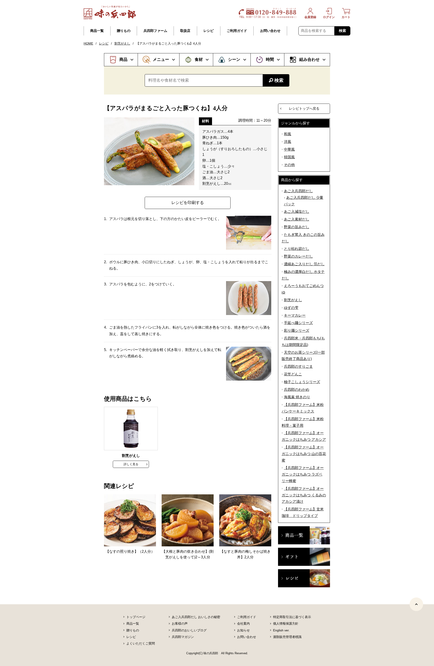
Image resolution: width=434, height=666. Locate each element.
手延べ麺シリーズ (298, 323)
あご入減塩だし (296, 211)
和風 (287, 134)
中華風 (289, 149)
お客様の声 (180, 623)
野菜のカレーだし (298, 256)
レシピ (208, 31)
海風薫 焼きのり (297, 397)
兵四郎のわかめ (296, 389)
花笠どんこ (293, 374)
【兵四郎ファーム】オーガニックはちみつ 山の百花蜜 (304, 453)
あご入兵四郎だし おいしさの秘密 (196, 617)
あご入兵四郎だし (298, 191)
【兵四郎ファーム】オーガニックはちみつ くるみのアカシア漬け (304, 495)
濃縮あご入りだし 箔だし (304, 264)
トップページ (135, 617)
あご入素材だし (296, 219)
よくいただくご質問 (140, 643)
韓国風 (289, 157)
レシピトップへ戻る (304, 108)
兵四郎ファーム (155, 31)
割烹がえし (122, 43)
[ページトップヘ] (416, 604)
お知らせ (243, 630)
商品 (123, 59)
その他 (289, 165)
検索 (342, 31)
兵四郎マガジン (183, 637)
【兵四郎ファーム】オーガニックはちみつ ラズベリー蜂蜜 (303, 474)
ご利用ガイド (237, 31)
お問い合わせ (270, 31)
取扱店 (185, 31)
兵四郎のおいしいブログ (189, 630)
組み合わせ (309, 59)
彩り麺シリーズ (296, 330)
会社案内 (243, 623)
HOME (88, 43)
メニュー (161, 59)
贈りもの (123, 31)
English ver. (281, 630)
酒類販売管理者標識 (287, 637)
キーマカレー (295, 315)
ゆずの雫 (291, 308)
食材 (199, 59)
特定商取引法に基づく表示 (292, 617)
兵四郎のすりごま (298, 366)
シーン (234, 59)
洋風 (287, 142)
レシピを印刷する (187, 202)
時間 (270, 59)
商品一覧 (97, 31)
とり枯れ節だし (296, 249)
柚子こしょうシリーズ (302, 382)
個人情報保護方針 (285, 623)
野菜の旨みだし (296, 227)
